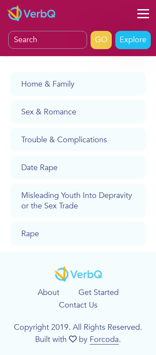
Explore (133, 39)
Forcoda (104, 339)
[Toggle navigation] (143, 13)
